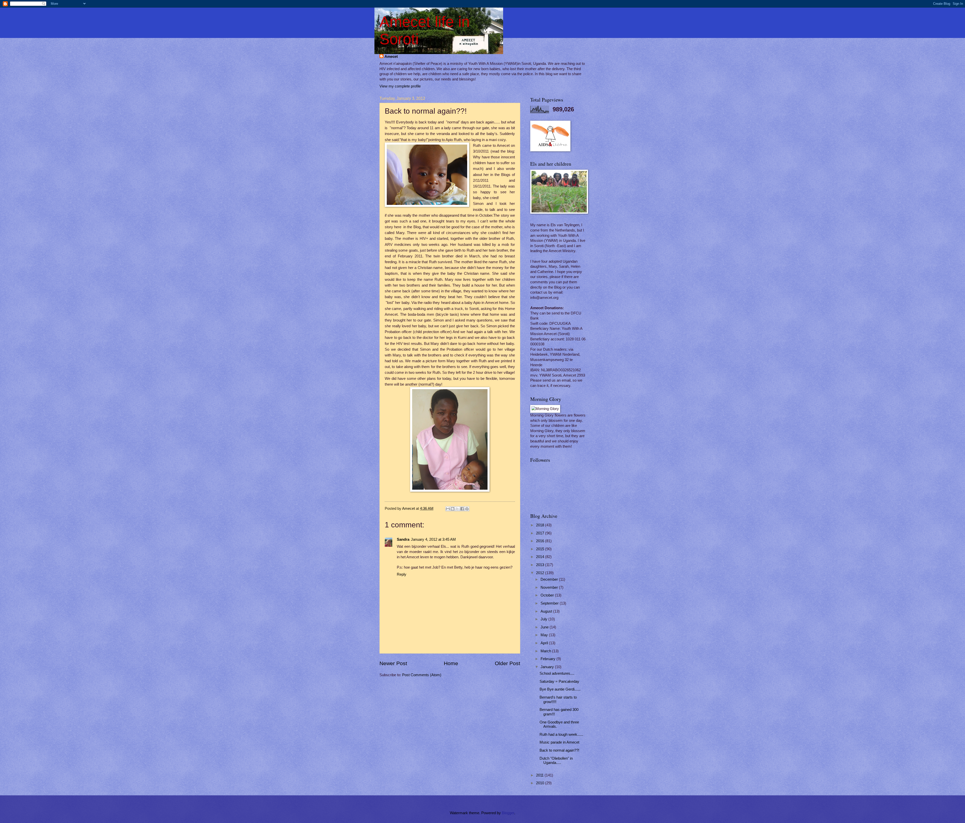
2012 (540, 573)
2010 (540, 783)
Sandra (403, 539)
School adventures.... (557, 673)
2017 (540, 533)
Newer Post (393, 663)
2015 (540, 549)
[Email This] (447, 508)
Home (451, 663)
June (545, 627)
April (545, 643)
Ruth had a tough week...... (561, 735)
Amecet (391, 57)
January (548, 667)
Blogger (508, 813)
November (550, 587)
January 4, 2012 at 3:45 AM (433, 539)
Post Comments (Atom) (421, 675)
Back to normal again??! (559, 750)
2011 (540, 775)
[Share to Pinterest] (466, 508)
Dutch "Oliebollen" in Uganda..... (556, 760)
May (545, 635)
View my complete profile (400, 86)
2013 (540, 565)
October (548, 595)
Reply (401, 574)
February (548, 659)
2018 (540, 525)
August (547, 611)
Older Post (507, 663)
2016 (540, 541)
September (550, 603)
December (550, 579)
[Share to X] (457, 508)
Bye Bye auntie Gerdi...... (560, 689)
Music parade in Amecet (559, 742)
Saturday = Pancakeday (559, 681)
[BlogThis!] (452, 508)
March (546, 651)
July (544, 619)
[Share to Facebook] (462, 508)
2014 (540, 557)
